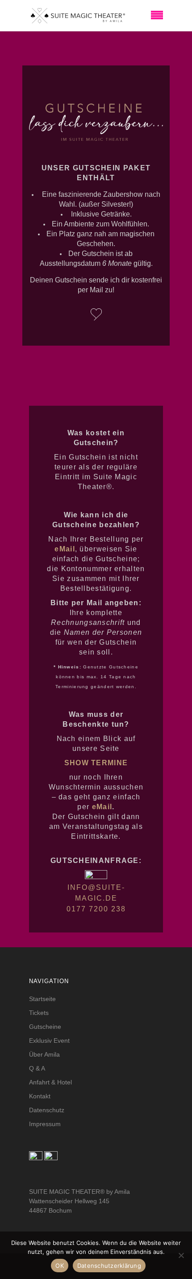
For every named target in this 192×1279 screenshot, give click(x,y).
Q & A (37, 1068)
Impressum (45, 1123)
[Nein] (180, 1255)
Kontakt (39, 1096)
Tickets (39, 1012)
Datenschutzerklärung (109, 1265)
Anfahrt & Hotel (50, 1082)
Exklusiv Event (49, 1040)
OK (59, 1265)
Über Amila (44, 1054)
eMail (102, 807)
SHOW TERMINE (96, 763)
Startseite (42, 998)
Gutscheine (45, 1026)
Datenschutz (46, 1110)
